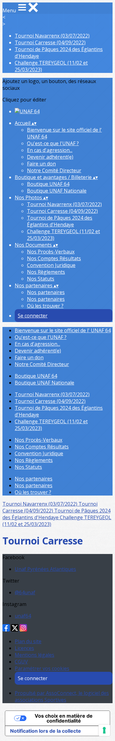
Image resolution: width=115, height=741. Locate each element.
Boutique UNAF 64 (48, 184)
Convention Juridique (51, 265)
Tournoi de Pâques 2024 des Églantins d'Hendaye (59, 221)
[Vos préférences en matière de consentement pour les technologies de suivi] (104, 730)
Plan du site (28, 641)
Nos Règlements (46, 272)
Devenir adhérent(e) (50, 156)
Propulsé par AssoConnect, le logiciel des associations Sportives (62, 696)
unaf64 (23, 615)
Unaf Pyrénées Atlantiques (45, 569)
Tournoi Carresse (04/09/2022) (50, 42)
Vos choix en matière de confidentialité (64, 718)
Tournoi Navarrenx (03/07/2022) (52, 35)
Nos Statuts (40, 278)
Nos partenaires (46, 292)
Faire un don (41, 163)
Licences (24, 648)
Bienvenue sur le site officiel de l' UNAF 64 (63, 330)
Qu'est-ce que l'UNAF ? (53, 143)
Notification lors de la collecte (45, 731)
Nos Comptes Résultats (54, 258)
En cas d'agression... (49, 150)
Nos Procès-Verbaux (51, 251)
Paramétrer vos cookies (42, 668)
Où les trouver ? (45, 305)
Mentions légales (34, 654)
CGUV (21, 661)
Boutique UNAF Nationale (56, 190)
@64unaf (25, 592)
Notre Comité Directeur (54, 170)
